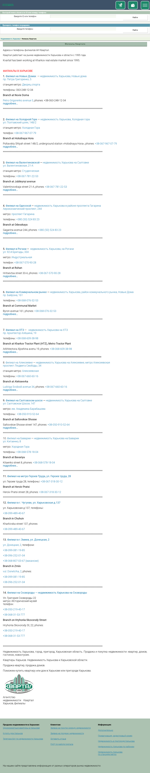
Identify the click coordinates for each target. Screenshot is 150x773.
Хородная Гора (20, 446)
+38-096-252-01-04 (14, 555)
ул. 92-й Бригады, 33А (16, 251)
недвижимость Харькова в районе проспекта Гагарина (67, 205)
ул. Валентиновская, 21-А (18, 165)
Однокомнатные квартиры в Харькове (21, 728)
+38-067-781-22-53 (27, 176)
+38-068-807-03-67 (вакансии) (21, 560)
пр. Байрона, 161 (13, 295)
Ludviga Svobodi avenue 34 (18, 386)
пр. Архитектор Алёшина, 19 (19, 333)
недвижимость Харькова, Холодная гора (65, 119)
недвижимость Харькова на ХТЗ (48, 329)
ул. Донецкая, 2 (12, 544)
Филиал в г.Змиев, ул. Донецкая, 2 (28, 539)
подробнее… (10, 103)
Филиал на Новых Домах (21, 76)
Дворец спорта (31, 84)
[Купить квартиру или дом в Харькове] (120, 5)
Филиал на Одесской (18, 205)
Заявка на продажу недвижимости (67, 733)
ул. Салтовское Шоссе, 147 (19, 403)
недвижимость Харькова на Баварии (56, 438)
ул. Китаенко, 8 (12, 441)
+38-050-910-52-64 (28, 414)
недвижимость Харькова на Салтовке (66, 162)
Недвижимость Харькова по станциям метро (110, 753)
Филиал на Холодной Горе (21, 119)
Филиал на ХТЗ (15, 329)
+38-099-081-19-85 (14, 550)
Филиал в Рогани (16, 248)
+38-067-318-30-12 (52, 481)
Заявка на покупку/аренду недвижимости (71, 728)
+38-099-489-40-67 (14, 513)
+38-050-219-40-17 (14, 609)
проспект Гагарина (23, 214)
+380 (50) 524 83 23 (27, 219)
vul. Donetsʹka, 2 (12, 571)
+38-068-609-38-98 (27, 338)
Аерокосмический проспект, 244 (22, 208)
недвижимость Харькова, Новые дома (63, 76)
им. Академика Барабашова (28, 408)
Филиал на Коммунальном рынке (26, 292)
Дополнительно (105, 730)
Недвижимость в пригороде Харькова (116, 741)
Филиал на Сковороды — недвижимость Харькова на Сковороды (47, 592)
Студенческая (30, 170)
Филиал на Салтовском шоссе (24, 400)
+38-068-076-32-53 (27, 300)
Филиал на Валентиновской (23, 162)
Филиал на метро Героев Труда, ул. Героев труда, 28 (39, 476)
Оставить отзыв (58, 739)
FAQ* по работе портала (62, 744)
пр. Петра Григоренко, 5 (17, 79)
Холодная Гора (31, 127)
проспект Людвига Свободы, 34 (22, 365)
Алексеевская (30, 370)
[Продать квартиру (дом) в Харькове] (133, 5)
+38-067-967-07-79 (25, 133)
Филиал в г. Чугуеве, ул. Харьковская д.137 (33, 502)
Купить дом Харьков (13, 733)
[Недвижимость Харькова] (7, 5)
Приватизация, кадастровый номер (115, 736)
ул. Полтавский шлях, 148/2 (19, 122)
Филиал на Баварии (19, 438)
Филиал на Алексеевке (19, 362)
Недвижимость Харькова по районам (116, 746)
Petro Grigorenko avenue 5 (18, 100)
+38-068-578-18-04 (27, 451)
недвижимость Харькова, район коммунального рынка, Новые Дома (92, 292)
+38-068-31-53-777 (14, 614)
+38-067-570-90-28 (25, 262)
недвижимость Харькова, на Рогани (52, 248)
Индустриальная (22, 257)
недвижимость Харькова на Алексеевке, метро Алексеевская (73, 362)
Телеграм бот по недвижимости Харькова (23, 739)
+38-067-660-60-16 (27, 376)
